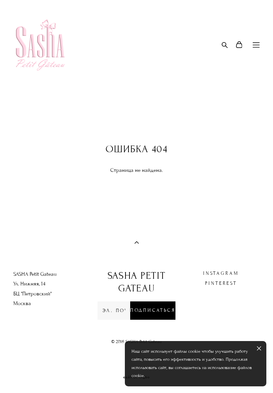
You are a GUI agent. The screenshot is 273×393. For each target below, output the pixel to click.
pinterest (221, 283)
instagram (221, 273)
